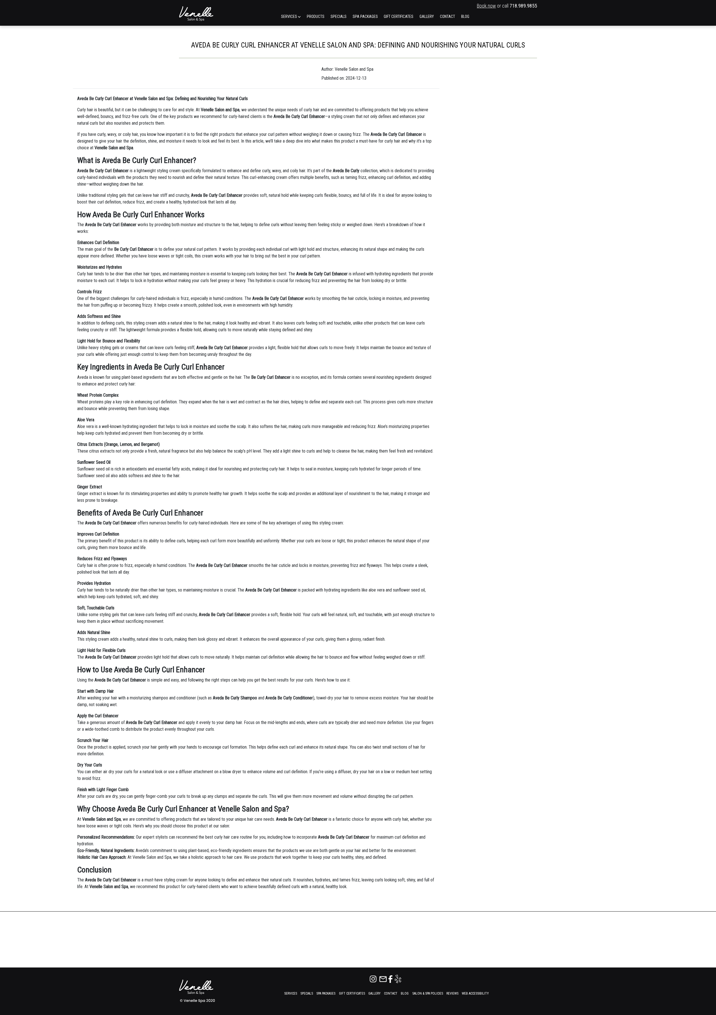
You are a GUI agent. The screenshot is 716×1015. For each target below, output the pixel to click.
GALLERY (427, 16)
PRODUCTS (315, 16)
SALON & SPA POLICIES (427, 993)
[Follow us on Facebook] (391, 978)
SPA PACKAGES (365, 16)
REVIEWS (452, 993)
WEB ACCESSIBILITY (475, 993)
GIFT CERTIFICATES (398, 16)
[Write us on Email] (383, 978)
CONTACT (447, 16)
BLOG (465, 16)
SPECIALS (339, 16)
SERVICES (289, 16)
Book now (486, 6)
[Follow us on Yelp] (398, 978)
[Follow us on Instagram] (374, 978)
